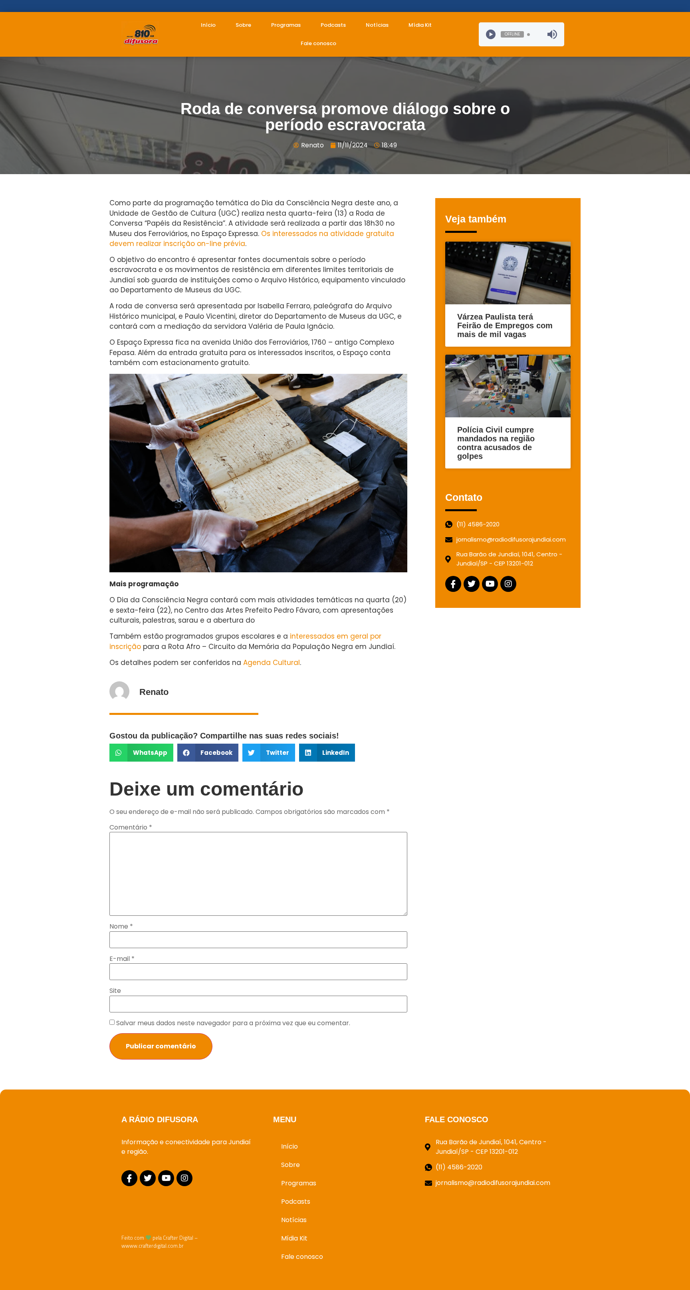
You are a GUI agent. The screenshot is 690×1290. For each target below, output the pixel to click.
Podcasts (333, 25)
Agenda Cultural (271, 662)
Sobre (243, 25)
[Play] (491, 34)
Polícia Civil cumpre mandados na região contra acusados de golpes (496, 442)
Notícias (377, 25)
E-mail (122, 959)
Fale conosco (318, 43)
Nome (121, 926)
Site (115, 991)
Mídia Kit (420, 25)
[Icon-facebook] (453, 584)
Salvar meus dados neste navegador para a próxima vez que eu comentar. (233, 1023)
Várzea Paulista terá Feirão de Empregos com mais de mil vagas (505, 325)
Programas (286, 25)
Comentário (130, 827)
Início (208, 25)
